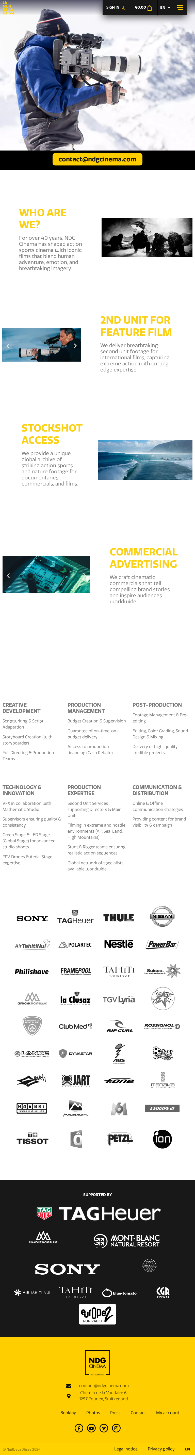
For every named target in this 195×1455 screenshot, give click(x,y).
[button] (8, 346)
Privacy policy (161, 1449)
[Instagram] (116, 1428)
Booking (68, 1412)
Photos (93, 1412)
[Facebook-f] (79, 1428)
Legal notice (126, 1449)
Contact (138, 1412)
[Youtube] (91, 1428)
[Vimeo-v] (104, 1428)
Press (115, 1412)
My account (167, 1412)
